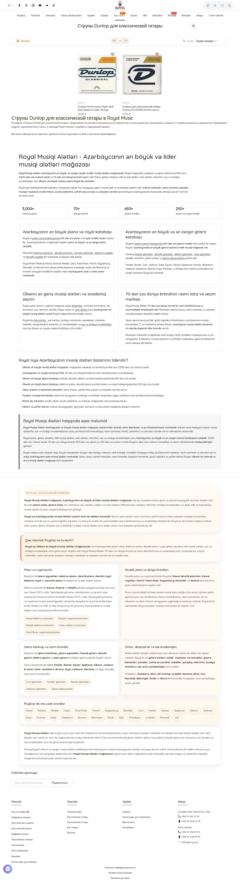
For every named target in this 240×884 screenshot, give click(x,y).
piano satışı (118, 546)
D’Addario (135, 717)
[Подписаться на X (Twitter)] (26, 5)
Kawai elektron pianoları (39, 618)
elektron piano (134, 546)
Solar (53, 717)
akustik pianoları (64, 252)
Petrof (96, 710)
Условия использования (120, 872)
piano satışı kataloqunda (46, 238)
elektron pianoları (43, 252)
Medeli (54, 710)
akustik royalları (35, 256)
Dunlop (81, 103)
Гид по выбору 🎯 (20, 811)
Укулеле (71, 832)
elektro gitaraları (184, 254)
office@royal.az (189, 842)
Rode (111, 717)
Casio (67, 710)
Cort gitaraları (34, 681)
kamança (74, 504)
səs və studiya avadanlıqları (96, 324)
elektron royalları (104, 252)
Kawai (29, 710)
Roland (42, 710)
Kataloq (21, 15)
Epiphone (179, 710)
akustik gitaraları (163, 254)
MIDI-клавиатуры (19, 850)
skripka (140, 504)
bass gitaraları (202, 254)
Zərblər (104, 15)
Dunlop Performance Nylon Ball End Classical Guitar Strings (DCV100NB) (95, 108)
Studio (133, 15)
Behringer (97, 717)
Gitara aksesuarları (71, 15)
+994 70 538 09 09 (190, 836)
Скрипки (126, 811)
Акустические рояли (21, 828)
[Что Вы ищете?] (207, 5)
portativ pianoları (84, 252)
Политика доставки (120, 878)
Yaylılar (91, 15)
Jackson (208, 710)
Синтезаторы (17, 845)
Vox (177, 717)
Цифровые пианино (21, 817)
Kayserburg (111, 710)
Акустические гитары (77, 817)
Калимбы (15, 856)
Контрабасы (128, 827)
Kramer (41, 717)
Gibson (194, 710)
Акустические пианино (22, 823)
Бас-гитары (72, 827)
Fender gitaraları (56, 681)
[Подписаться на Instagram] (33, 5)
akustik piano (150, 546)
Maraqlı (172, 15)
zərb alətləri (81, 309)
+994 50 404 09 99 (190, 821)
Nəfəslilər (157, 15)
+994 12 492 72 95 (190, 816)
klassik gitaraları (144, 254)
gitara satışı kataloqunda (149, 243)
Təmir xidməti (216, 15)
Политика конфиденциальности (120, 867)
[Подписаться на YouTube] (40, 5)
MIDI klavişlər (128, 504)
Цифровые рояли (20, 834)
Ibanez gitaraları (80, 681)
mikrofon (151, 504)
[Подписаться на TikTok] (53, 5)
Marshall (164, 717)
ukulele (89, 504)
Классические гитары (77, 822)
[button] (8, 869)
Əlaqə (199, 15)
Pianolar (35, 15)
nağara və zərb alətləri (107, 504)
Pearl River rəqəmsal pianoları (43, 632)
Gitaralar (50, 15)
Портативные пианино (22, 839)
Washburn (67, 717)
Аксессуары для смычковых (136, 817)
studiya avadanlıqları (168, 504)
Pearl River (81, 710)
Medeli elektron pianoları (40, 625)
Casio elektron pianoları (72, 625)
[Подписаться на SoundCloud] (46, 5)
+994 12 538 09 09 (190, 832)
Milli (145, 15)
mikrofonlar (40, 320)
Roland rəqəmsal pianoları (73, 618)
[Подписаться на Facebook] (19, 5)
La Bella (150, 717)
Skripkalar (77, 305)
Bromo (82, 717)
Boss (29, 717)
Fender (153, 710)
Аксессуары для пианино (23, 862)
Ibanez (165, 710)
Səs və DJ (119, 15)
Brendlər (186, 15)
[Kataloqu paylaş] (193, 25)
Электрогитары (74, 811)
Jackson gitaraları (36, 688)
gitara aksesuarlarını (174, 258)
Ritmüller (128, 710)
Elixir (121, 717)
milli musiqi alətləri (194, 546)
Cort (140, 710)
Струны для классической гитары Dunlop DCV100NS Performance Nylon (141, 108)
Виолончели (128, 822)
